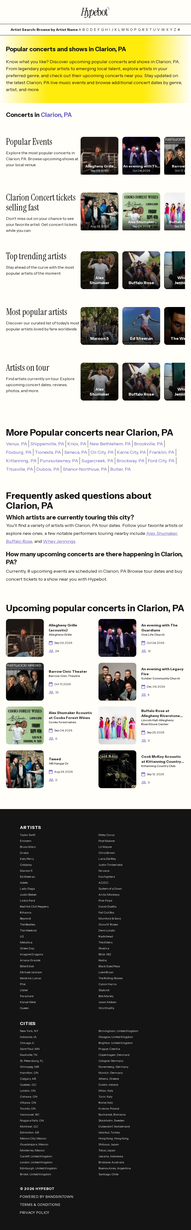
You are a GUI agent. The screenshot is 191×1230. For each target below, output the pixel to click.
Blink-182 (104, 954)
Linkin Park (27, 900)
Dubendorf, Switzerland (114, 1126)
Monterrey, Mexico (32, 1150)
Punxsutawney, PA (59, 460)
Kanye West (28, 1002)
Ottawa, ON (28, 1102)
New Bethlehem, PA (110, 444)
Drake (24, 853)
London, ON (28, 1090)
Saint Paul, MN (30, 1049)
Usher (24, 990)
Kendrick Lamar (31, 978)
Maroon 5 (26, 870)
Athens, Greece (108, 1078)
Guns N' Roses (108, 924)
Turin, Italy (105, 1096)
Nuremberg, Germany (113, 1067)
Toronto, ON (28, 1108)
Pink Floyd (105, 900)
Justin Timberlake (110, 865)
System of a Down (110, 888)
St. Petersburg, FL (32, 1061)
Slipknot (103, 990)
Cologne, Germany (110, 1061)
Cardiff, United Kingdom (36, 1156)
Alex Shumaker (161, 533)
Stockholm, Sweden (111, 1120)
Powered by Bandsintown (46, 1196)
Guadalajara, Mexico (34, 1144)
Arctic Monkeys (108, 894)
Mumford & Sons (109, 918)
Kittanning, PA (21, 460)
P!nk (23, 984)
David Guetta (107, 906)
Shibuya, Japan (108, 1144)
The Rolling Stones (110, 978)
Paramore (26, 996)
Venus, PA (16, 444)
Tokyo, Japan (106, 1150)
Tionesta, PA (48, 452)
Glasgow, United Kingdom (115, 1037)
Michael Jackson (31, 972)
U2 (22, 936)
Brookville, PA (148, 444)
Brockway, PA (130, 460)
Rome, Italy (105, 1102)
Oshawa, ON (28, 1096)
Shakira (103, 948)
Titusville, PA (19, 469)
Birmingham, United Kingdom (118, 1031)
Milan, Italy (105, 1090)
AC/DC (103, 882)
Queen (24, 1008)
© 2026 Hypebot (37, 1188)
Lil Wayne (105, 847)
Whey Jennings (59, 541)
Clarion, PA (56, 114)
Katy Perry (27, 859)
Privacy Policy (34, 1212)
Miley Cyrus (106, 835)
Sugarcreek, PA (97, 460)
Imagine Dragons (31, 954)
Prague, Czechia (109, 1049)
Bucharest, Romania (112, 1114)
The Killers (105, 942)
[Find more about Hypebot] (95, 12)
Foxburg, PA (19, 452)
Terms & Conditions (40, 1204)
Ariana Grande (30, 960)
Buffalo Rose (19, 541)
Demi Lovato (106, 930)
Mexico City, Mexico (33, 1138)
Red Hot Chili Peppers (34, 906)
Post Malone (106, 841)
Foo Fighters (106, 876)
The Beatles (27, 924)
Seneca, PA (75, 452)
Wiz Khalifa (106, 1008)
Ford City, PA (161, 460)
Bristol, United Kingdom (35, 1174)
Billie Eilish (27, 966)
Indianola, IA (28, 1037)
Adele (24, 882)
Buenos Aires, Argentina (114, 1168)
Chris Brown (106, 853)
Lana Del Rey (107, 859)
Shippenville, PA (47, 444)
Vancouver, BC (29, 1114)
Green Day (27, 948)
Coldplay (26, 865)
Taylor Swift (27, 835)
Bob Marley (105, 996)
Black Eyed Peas (109, 966)
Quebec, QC (28, 1084)
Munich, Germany (110, 1073)
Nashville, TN (28, 1055)
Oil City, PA (102, 452)
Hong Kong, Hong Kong (113, 1138)
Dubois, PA (47, 469)
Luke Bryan (105, 972)
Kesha (102, 960)
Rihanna (25, 912)
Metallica (26, 942)
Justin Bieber (28, 894)
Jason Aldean (107, 1002)
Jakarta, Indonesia (110, 1156)
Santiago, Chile (108, 1174)
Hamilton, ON (29, 1073)
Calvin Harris (107, 984)
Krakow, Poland (108, 1108)
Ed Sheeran (27, 876)
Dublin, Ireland (108, 1084)
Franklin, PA (161, 452)
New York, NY (29, 1031)
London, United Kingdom (36, 1162)
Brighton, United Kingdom (115, 1043)
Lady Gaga (27, 888)
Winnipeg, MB (29, 1067)
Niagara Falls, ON (32, 1120)
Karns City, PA (131, 452)
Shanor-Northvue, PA (85, 469)
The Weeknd (28, 930)
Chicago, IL (27, 1043)
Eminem (25, 841)
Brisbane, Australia (111, 1162)
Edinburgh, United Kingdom (38, 1168)
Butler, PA (120, 469)
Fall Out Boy (106, 912)
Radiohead (105, 936)
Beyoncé (25, 918)
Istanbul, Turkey (109, 1132)
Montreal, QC (29, 1126)
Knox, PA (76, 444)
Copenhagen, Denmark (114, 1055)
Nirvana (103, 870)
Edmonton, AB (29, 1132)
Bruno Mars (28, 847)
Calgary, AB (28, 1078)
